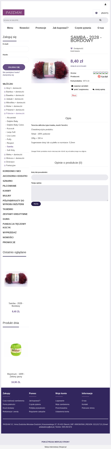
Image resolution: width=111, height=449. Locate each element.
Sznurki (7, 181)
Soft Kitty (11, 150)
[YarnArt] (102, 77)
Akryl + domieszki (13, 88)
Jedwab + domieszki (14, 99)
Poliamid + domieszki (15, 110)
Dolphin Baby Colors (15, 125)
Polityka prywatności (37, 408)
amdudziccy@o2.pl (46, 427)
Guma (6, 219)
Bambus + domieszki (15, 92)
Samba (10, 147)
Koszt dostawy (8, 408)
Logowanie (60, 401)
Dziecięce (10, 162)
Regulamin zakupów (37, 412)
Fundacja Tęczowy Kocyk (14, 226)
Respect (10, 143)
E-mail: (6, 44)
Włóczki (8, 84)
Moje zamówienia (62, 404)
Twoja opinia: (36, 183)
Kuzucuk (10, 128)
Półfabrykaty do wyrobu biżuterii (13, 202)
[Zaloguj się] (105, 4)
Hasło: (5, 55)
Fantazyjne (10, 165)
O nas (84, 401)
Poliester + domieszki (15, 113)
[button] (79, 86)
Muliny (7, 195)
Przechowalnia (61, 408)
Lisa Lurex (11, 136)
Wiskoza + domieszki (15, 158)
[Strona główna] (13, 12)
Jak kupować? (34, 401)
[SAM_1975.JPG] (50, 71)
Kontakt (85, 404)
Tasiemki (8, 209)
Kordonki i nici (12, 171)
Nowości (8, 237)
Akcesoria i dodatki (15, 176)
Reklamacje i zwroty (10, 412)
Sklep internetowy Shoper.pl (55, 447)
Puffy (9, 139)
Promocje (9, 242)
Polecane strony (88, 408)
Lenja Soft (11, 132)
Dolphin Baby (12, 121)
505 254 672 (67, 427)
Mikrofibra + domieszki (15, 102)
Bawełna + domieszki (15, 95)
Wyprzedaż (9, 232)
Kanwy (7, 191)
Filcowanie (9, 186)
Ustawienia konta (62, 412)
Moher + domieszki (14, 106)
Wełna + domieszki (14, 154)
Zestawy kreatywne (15, 214)
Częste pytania (35, 404)
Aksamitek (11, 118)
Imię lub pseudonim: (39, 172)
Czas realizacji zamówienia (13, 401)
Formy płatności (9, 404)
